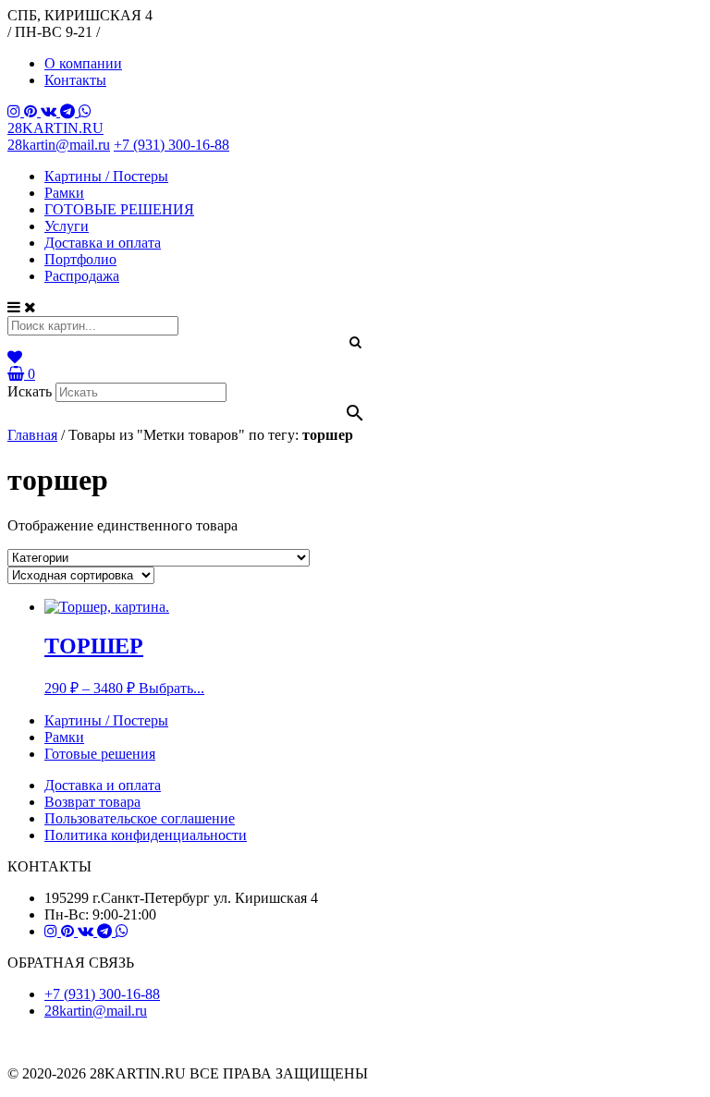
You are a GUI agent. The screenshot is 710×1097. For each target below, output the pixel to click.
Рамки (64, 193)
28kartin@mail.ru (58, 144)
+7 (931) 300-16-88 (171, 144)
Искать (29, 391)
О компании (83, 63)
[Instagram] (15, 111)
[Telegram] (69, 111)
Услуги (66, 226)
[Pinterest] (32, 111)
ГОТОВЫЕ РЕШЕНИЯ (119, 209)
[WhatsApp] (85, 111)
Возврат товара (92, 802)
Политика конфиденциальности (145, 835)
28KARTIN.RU (55, 128)
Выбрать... (171, 688)
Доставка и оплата (102, 242)
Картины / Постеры (106, 176)
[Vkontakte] (50, 111)
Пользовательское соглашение (139, 818)
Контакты (75, 80)
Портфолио (80, 259)
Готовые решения (99, 754)
